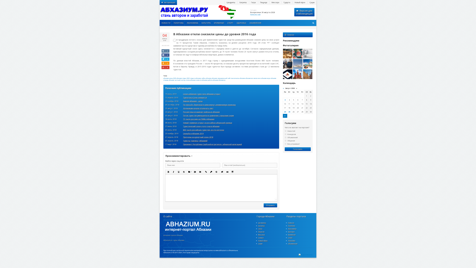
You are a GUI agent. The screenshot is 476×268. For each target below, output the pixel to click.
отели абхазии (191, 80)
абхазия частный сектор (177, 80)
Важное (290, 35)
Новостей (291, 131)
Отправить (270, 205)
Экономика (192, 23)
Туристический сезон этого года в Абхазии (201, 126)
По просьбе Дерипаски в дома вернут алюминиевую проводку (209, 105)
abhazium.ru (184, 12)
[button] (168, 171)
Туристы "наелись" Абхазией (195, 141)
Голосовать (297, 149)
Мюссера (275, 2)
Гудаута (286, 2)
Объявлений (292, 137)
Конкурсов (291, 134)
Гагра (253, 2)
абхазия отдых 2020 (183, 78)
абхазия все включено (253, 78)
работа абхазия (213, 80)
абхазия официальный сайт (221, 78)
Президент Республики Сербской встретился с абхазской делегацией (212, 144)
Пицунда (263, 2)
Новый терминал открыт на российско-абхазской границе (207, 123)
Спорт (230, 23)
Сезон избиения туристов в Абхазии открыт (202, 94)
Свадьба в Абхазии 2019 (193, 133)
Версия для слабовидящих (304, 12)
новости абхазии (201, 80)
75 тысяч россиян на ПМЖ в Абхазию (198, 119)
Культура (206, 23)
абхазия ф (222, 80)
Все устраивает (293, 144)
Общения (291, 141)
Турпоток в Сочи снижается (195, 97)
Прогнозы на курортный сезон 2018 (198, 137)
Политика (178, 23)
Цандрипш (230, 2)
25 (289, 112)
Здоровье (241, 23)
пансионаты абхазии (238, 78)
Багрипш (243, 2)
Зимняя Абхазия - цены (193, 101)
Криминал (219, 23)
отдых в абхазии (195, 78)
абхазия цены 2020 (169, 78)
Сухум (312, 2)
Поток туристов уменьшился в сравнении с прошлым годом (208, 115)
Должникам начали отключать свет (198, 108)
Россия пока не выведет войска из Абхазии (201, 112)
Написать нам (255, 15)
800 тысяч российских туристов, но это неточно (203, 130)
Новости (166, 23)
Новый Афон (300, 2)
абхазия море (265, 78)
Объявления (255, 23)
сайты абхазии (206, 78)
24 (285, 112)
